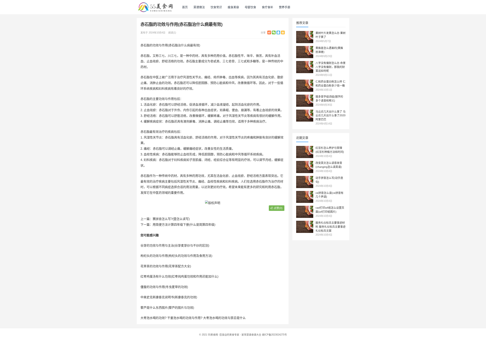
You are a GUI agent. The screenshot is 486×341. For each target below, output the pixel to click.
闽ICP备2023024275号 (274, 334)
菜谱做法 (199, 7)
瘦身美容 (233, 7)
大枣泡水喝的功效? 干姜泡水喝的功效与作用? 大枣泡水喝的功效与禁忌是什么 (193, 318)
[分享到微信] (274, 32)
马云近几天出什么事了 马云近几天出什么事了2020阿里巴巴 (331, 115)
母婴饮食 (250, 7)
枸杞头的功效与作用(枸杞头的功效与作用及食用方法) (176, 255)
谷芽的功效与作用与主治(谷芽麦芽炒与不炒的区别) (174, 245)
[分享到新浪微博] (269, 32)
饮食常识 (216, 7)
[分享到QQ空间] (283, 32)
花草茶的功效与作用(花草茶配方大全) (165, 266)
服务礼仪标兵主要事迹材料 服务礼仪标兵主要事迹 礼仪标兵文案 (331, 226)
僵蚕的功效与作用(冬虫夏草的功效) (164, 287)
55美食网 (213, 334)
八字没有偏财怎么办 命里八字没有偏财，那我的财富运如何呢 (331, 66)
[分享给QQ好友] (278, 32)
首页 (185, 7)
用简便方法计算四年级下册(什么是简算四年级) (184, 224)
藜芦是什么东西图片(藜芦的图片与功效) (167, 307)
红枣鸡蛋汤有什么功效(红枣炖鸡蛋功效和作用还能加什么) (179, 276)
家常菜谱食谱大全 (251, 334)
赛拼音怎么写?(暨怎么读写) (171, 219)
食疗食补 (267, 7)
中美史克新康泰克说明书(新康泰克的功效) (168, 297)
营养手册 (284, 7)
